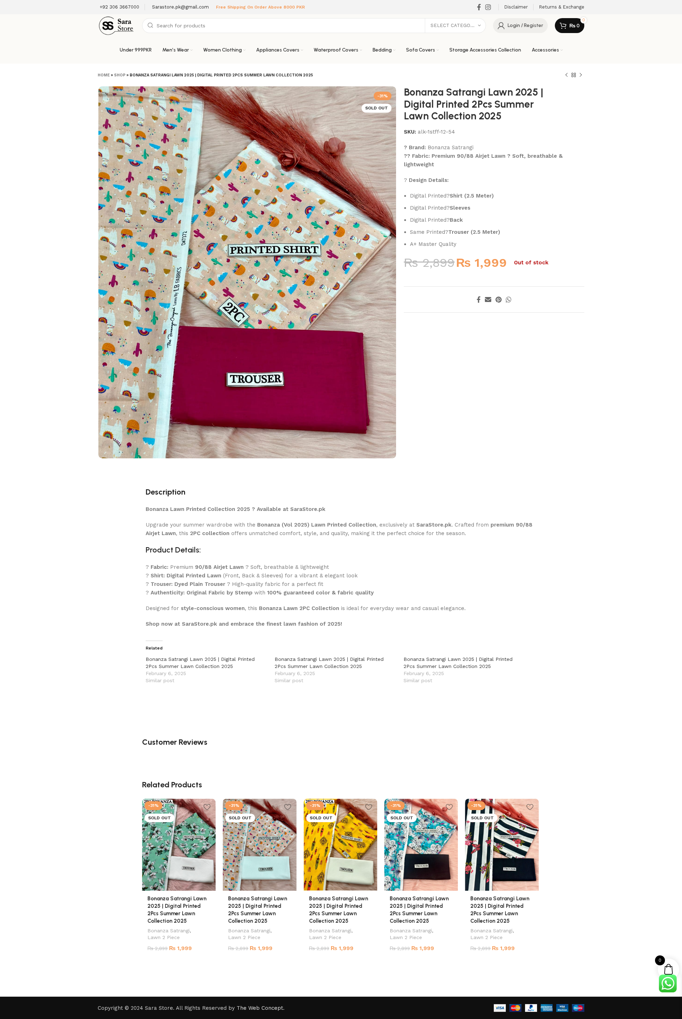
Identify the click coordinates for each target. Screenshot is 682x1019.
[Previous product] (566, 75)
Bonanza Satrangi (168, 930)
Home (104, 75)
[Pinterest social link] (498, 299)
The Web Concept (260, 1008)
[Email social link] (488, 299)
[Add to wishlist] (207, 807)
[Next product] (580, 75)
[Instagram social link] (488, 7)
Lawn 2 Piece (163, 937)
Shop (119, 75)
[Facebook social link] (479, 7)
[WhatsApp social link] (509, 299)
